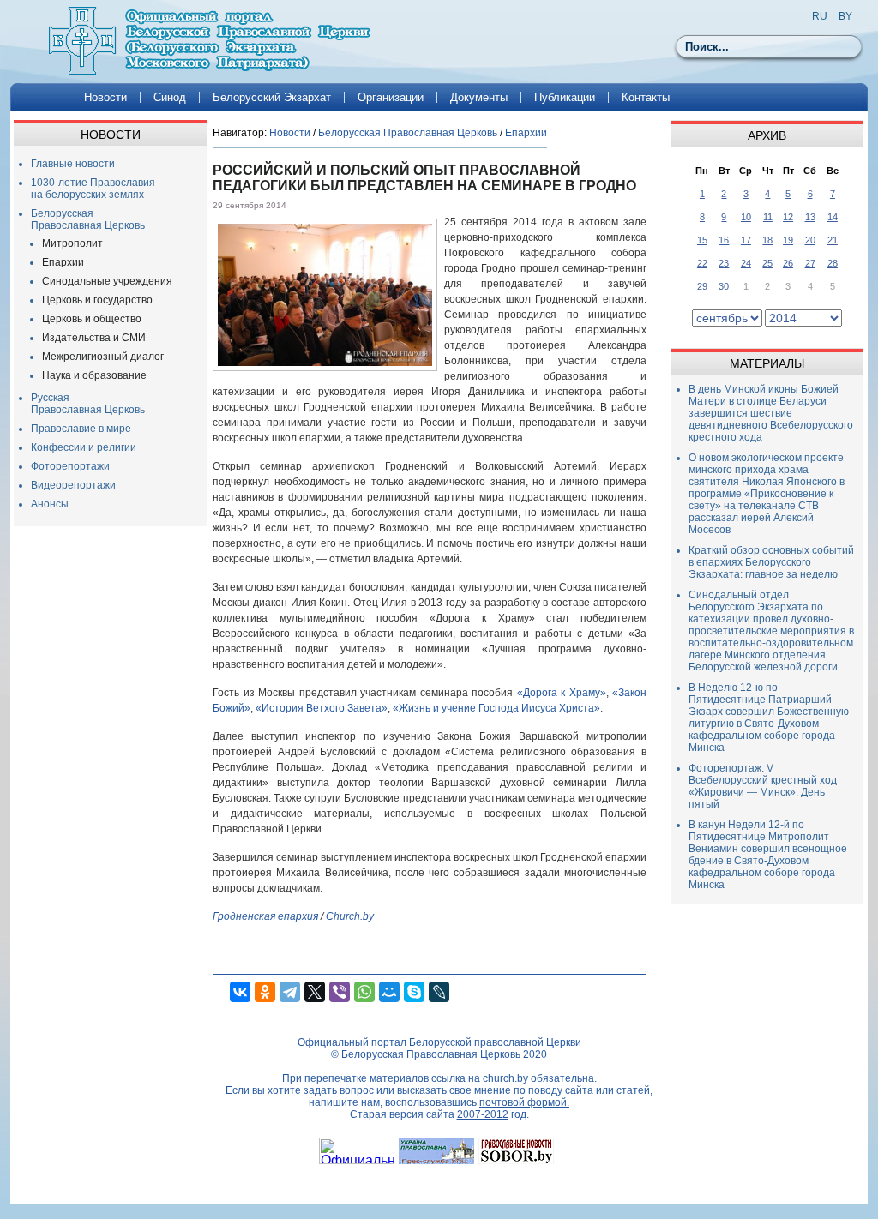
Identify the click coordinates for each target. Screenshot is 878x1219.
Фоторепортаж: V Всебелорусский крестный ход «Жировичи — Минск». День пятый (763, 786)
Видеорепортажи (73, 485)
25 (767, 263)
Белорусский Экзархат (272, 97)
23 (724, 263)
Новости (105, 97)
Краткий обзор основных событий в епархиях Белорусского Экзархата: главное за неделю (771, 562)
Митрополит (72, 243)
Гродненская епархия (265, 916)
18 (767, 240)
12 (788, 217)
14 (832, 217)
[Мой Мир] (389, 992)
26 (788, 263)
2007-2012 (482, 1114)
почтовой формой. (524, 1102)
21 (832, 240)
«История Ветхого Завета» (322, 708)
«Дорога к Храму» (561, 693)
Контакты (646, 97)
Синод (169, 97)
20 (810, 240)
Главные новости (73, 164)
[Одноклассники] (265, 992)
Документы (479, 97)
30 (724, 286)
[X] (314, 992)
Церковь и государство (97, 300)
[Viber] (339, 992)
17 (746, 240)
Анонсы (50, 504)
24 (746, 263)
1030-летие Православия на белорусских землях (93, 189)
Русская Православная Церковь (88, 404)
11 (768, 217)
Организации (391, 97)
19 (788, 240)
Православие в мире (81, 429)
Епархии (63, 262)
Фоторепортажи (70, 466)
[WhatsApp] (364, 992)
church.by (505, 1078)
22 (702, 263)
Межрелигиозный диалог (103, 357)
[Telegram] (290, 992)
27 (810, 263)
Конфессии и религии (83, 447)
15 (702, 240)
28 (832, 263)
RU (819, 16)
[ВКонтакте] (240, 992)
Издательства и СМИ (94, 338)
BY (845, 16)
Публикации (564, 97)
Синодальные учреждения (107, 281)
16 (724, 240)
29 (702, 286)
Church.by (350, 916)
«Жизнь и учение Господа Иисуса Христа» (496, 708)
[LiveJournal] (439, 992)
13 (810, 217)
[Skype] (414, 992)
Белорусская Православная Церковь (88, 219)
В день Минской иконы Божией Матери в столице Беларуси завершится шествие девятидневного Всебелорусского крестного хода (771, 413)
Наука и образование (94, 375)
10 (746, 217)
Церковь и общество (91, 319)
